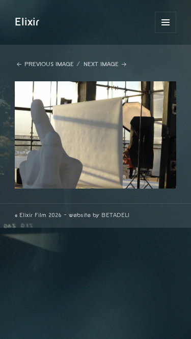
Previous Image (49, 64)
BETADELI (115, 215)
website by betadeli (8, 331)
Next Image (101, 64)
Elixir (27, 22)
